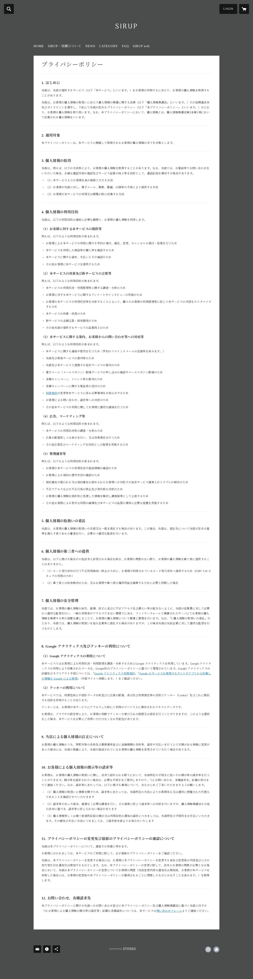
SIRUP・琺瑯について (64, 46)
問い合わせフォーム (169, 910)
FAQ (125, 46)
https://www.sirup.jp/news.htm (216, 949)
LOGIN (228, 8)
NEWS (90, 46)
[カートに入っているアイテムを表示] (244, 9)
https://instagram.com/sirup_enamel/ (208, 949)
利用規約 (51, 393)
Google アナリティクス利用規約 (114, 673)
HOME (39, 46)
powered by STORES (122, 948)
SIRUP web (141, 46)
